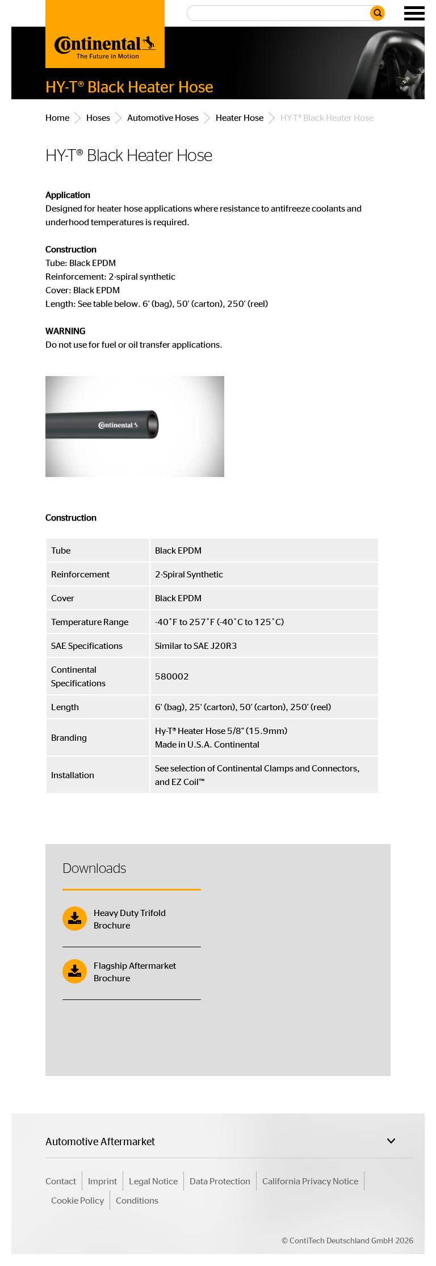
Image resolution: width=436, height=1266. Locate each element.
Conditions (137, 1200)
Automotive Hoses (163, 117)
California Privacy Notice (310, 1181)
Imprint (102, 1181)
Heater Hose (240, 117)
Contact (60, 1181)
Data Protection (220, 1181)
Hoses (98, 117)
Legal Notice (153, 1181)
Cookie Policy (77, 1200)
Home (57, 117)
